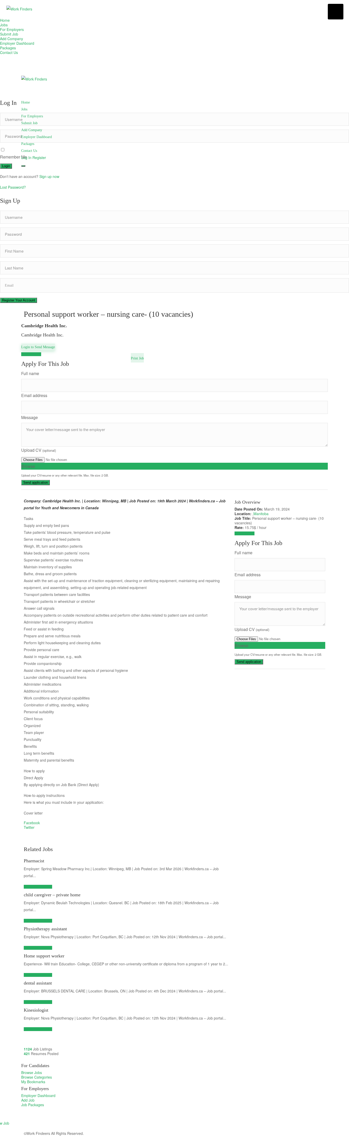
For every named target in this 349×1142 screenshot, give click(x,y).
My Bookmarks (33, 1081)
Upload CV (38, 450)
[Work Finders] (19, 9)
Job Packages (32, 1104)
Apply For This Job (38, 887)
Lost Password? (13, 187)
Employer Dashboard (17, 43)
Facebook (32, 822)
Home (5, 20)
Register (39, 157)
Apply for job (31, 354)
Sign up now (49, 176)
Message (29, 417)
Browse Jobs (31, 1072)
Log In (26, 157)
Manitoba (261, 513)
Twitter (29, 827)
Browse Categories (36, 1077)
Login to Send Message (38, 347)
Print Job (137, 358)
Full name (30, 373)
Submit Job (9, 34)
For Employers (12, 29)
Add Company (11, 38)
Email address (34, 395)
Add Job (27, 1100)
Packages (8, 47)
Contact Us (9, 52)
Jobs (4, 24)
